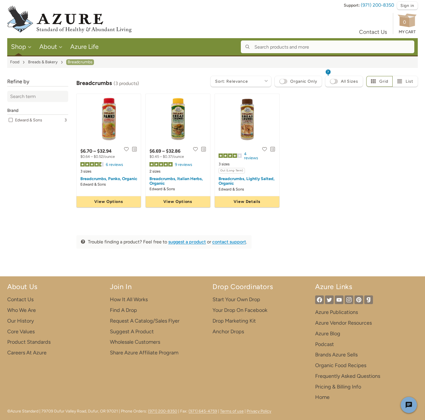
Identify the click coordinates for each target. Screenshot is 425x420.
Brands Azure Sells (336, 354)
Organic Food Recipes (340, 365)
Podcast (324, 344)
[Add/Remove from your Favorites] (126, 149)
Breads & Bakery (43, 62)
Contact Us (373, 32)
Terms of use (232, 411)
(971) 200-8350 (377, 5)
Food (14, 62)
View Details (247, 201)
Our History (20, 321)
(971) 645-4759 (203, 411)
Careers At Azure (27, 352)
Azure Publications (336, 312)
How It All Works (129, 299)
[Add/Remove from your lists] (134, 149)
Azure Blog (327, 333)
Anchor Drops (228, 331)
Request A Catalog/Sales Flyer (145, 321)
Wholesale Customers (135, 342)
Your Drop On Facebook (239, 310)
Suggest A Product (132, 331)
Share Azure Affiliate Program (144, 352)
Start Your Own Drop (236, 299)
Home (322, 397)
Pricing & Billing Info (338, 387)
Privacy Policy (259, 411)
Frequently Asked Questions (347, 376)
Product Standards (29, 342)
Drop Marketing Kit (234, 321)
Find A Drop (123, 310)
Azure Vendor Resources (343, 323)
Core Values (21, 331)
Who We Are (21, 310)
